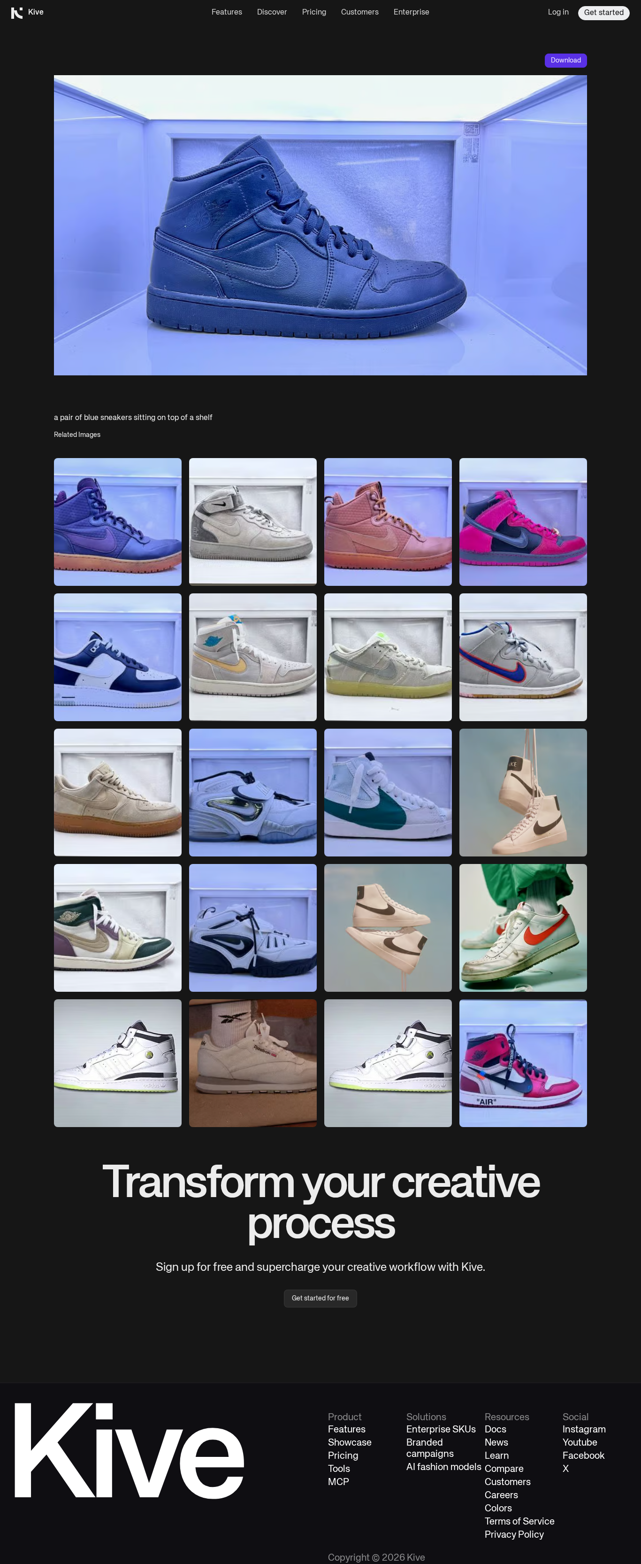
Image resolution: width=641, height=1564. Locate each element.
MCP (338, 1482)
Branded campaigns (430, 1448)
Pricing (314, 12)
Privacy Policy (514, 1535)
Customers (360, 12)
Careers (501, 1496)
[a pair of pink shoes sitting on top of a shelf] (388, 522)
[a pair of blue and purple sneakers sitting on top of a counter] (118, 522)
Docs (495, 1430)
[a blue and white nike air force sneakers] (118, 657)
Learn (497, 1456)
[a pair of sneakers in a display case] (253, 657)
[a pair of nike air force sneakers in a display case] (253, 522)
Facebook (584, 1456)
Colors (498, 1509)
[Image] (523, 792)
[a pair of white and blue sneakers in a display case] (253, 792)
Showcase (350, 1443)
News (496, 1443)
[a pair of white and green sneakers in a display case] (388, 792)
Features (227, 12)
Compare (504, 1469)
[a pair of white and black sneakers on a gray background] (118, 1063)
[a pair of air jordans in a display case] (523, 1063)
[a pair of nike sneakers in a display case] (388, 657)
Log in (558, 12)
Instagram (584, 1430)
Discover (272, 12)
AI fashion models (443, 1467)
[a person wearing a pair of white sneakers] (253, 1063)
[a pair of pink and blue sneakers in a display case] (523, 522)
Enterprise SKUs (441, 1430)
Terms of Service (520, 1522)
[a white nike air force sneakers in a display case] (118, 792)
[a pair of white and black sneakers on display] (253, 928)
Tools (339, 1469)
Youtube (580, 1443)
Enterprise (411, 12)
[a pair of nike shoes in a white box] (523, 657)
